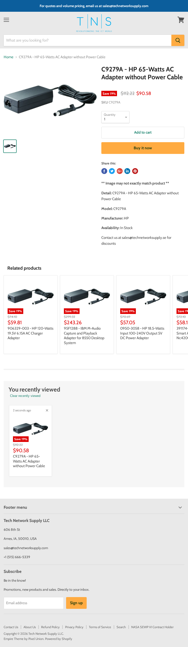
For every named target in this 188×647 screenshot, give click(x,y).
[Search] (177, 40)
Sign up (76, 603)
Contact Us (11, 627)
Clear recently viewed (25, 396)
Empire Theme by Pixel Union (24, 639)
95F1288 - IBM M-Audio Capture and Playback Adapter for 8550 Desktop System (84, 335)
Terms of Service (100, 627)
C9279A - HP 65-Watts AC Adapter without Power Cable (29, 461)
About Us (30, 627)
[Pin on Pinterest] (135, 171)
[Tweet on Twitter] (112, 171)
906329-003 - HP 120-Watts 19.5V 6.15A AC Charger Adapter (30, 333)
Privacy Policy (74, 627)
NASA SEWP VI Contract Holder (152, 627)
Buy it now (143, 148)
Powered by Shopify (58, 639)
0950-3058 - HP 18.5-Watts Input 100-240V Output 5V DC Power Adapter (142, 333)
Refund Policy (50, 627)
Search (121, 627)
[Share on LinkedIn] (127, 171)
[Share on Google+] (120, 171)
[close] (47, 410)
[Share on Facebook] (104, 171)
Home (8, 57)
